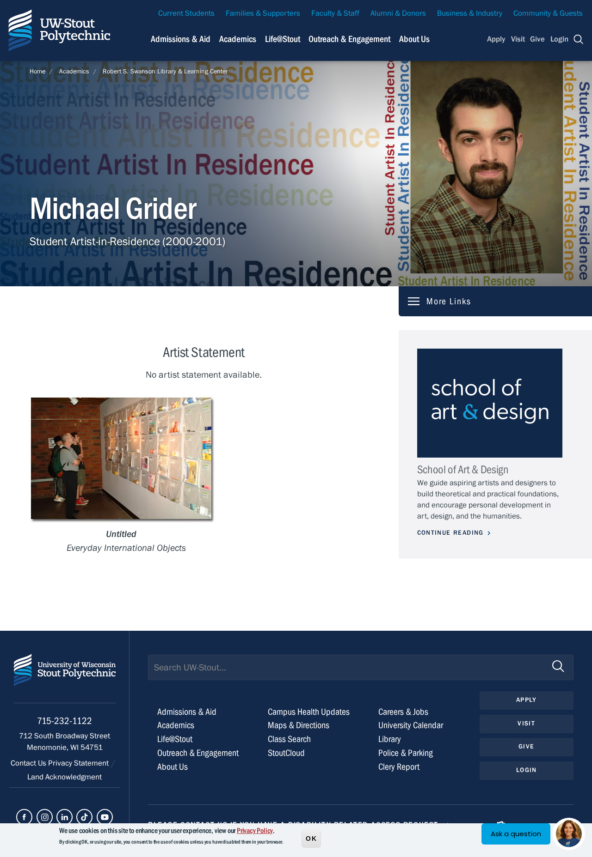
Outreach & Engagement (349, 39)
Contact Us (29, 763)
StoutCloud (286, 753)
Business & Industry (469, 13)
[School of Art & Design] (489, 403)
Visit (518, 39)
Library (389, 739)
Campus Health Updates (309, 711)
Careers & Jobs (403, 711)
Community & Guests (548, 13)
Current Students (186, 13)
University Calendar (410, 725)
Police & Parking (405, 753)
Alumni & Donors (398, 13)
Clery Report (398, 766)
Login (559, 39)
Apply (496, 39)
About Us (414, 39)
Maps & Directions (298, 725)
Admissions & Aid (180, 39)
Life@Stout (282, 39)
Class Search (289, 739)
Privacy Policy (255, 831)
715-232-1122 (64, 721)
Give (537, 39)
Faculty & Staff (335, 13)
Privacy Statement (79, 763)
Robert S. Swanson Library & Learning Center (165, 71)
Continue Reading (450, 533)
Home (37, 71)
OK (311, 838)
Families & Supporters (263, 13)
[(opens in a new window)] (24, 817)
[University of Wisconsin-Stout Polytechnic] (65, 678)
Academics (237, 39)
